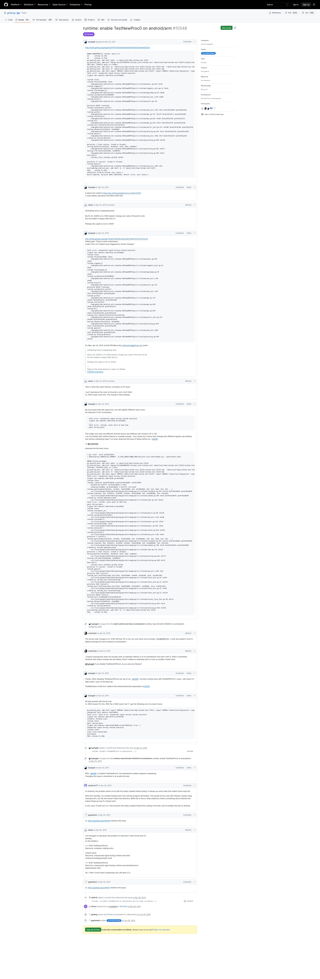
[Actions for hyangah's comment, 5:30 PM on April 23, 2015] (194, 673)
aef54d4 (190, 751)
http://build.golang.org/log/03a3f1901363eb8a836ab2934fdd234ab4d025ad (117, 47)
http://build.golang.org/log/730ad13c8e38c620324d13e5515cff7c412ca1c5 (116, 239)
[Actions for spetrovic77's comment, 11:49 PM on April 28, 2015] (194, 785)
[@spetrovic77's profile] (85, 785)
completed (113, 906)
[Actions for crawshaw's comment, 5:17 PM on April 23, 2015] (194, 651)
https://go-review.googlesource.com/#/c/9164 (122, 193)
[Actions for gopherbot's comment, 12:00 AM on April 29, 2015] (194, 815)
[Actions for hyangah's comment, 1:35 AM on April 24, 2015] (194, 767)
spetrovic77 (93, 785)
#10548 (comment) (95, 372)
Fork (292, 13)
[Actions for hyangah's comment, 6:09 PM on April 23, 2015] (194, 695)
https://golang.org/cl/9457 (99, 888)
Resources (43, 4)
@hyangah (89, 664)
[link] (94, 624)
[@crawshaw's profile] (85, 633)
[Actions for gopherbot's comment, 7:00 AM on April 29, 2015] (194, 882)
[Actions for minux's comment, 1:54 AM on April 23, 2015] (194, 381)
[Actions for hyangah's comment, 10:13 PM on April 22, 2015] (194, 187)
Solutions (28, 4)
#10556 (146, 686)
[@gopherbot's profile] (85, 814)
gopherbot (92, 815)
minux (90, 205)
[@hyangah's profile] (85, 41)
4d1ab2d (190, 901)
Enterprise (75, 4)
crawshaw (92, 633)
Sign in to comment (162, 930)
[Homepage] (6, 5)
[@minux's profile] (85, 204)
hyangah (91, 42)
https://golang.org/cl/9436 (99, 821)
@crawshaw (93, 444)
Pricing (87, 4)
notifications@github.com (132, 345)
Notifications (276, 13)
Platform (15, 4)
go (18, 12)
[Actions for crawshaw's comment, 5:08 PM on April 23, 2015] (194, 633)
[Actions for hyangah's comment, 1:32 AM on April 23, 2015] (194, 233)
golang (11, 12)
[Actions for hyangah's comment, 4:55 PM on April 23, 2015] (194, 404)
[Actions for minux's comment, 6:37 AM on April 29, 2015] (194, 830)
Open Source (59, 4)
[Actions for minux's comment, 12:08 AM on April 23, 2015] (194, 205)
